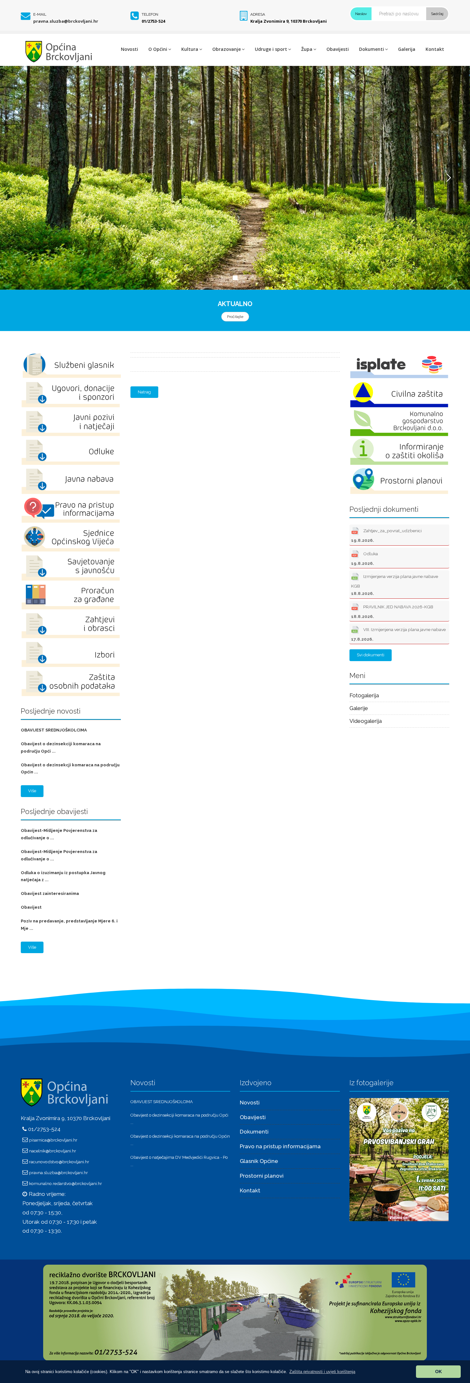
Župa (306, 49)
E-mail (39, 14)
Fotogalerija (364, 695)
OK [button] (438, 1371)
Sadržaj (437, 14)
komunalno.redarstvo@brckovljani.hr (65, 1183)
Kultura (189, 49)
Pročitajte (235, 316)
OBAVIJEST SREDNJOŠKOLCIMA (54, 730)
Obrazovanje (226, 49)
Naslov (361, 14)
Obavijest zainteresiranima (50, 893)
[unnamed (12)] (399, 1159)
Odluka (364, 558)
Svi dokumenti (370, 654)
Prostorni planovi (262, 1176)
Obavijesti (337, 49)
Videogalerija (365, 721)
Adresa (257, 14)
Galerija (406, 49)
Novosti (129, 49)
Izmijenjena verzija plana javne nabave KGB (394, 585)
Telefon (150, 14)
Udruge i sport (271, 49)
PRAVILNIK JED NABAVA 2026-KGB (392, 611)
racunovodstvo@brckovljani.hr (59, 1161)
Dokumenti (371, 49)
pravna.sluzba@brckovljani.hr (65, 21)
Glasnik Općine (259, 1161)
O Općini (157, 49)
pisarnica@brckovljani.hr (53, 1139)
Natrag (144, 392)
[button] (322, 1372)
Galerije (358, 708)
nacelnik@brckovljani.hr (52, 1150)
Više (32, 790)
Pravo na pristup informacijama (280, 1146)
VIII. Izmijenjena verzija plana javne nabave (398, 634)
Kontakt (435, 49)
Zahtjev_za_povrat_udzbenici (386, 535)
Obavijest (31, 907)
